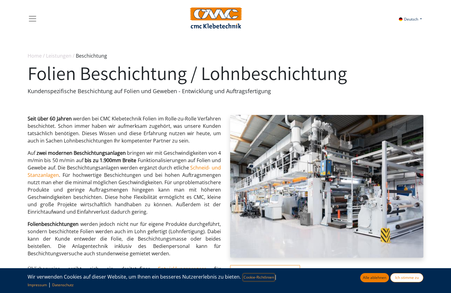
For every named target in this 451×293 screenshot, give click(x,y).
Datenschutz (63, 284)
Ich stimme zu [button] (407, 277)
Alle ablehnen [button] (374, 277)
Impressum (37, 284)
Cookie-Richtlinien (259, 277)
